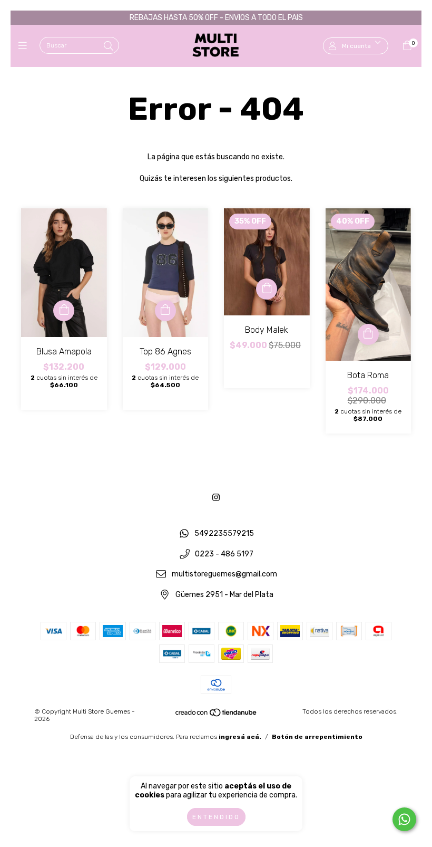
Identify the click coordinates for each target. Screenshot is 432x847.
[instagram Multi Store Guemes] (216, 497)
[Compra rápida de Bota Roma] (368, 334)
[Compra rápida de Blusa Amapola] (63, 310)
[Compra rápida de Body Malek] (266, 289)
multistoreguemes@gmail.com (224, 574)
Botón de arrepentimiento (317, 736)
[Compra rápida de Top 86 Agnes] (165, 310)
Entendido (216, 817)
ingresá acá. (240, 736)
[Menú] (25, 46)
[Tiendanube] (216, 714)
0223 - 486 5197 (224, 554)
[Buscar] (108, 46)
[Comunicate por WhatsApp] (404, 819)
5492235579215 (224, 533)
